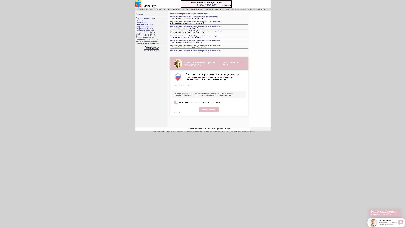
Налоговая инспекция (239, 9)
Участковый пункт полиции (147, 41)
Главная (139, 14)
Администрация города (145, 9)
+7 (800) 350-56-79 (205, 5)
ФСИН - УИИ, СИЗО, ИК (146, 35)
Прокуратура (209, 9)
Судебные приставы (144, 24)
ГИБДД (185, 9)
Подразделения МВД (144, 29)
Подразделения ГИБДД (145, 33)
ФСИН (228, 9)
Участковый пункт (175, 9)
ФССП (222, 9)
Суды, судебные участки (146, 37)
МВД (165, 9)
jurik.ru (228, 5)
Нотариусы (158, 9)
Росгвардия (193, 9)
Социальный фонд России (256, 9)
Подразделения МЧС (144, 27)
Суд (216, 9)
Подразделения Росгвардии (147, 43)
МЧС (201, 9)
